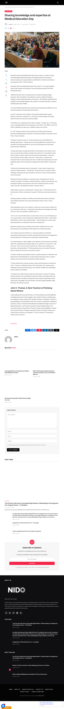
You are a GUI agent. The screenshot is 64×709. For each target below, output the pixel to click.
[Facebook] (6, 75)
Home (6, 7)
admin (10, 24)
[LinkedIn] (6, 83)
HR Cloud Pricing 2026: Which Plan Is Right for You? (18, 399)
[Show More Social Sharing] (14, 28)
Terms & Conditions (37, 691)
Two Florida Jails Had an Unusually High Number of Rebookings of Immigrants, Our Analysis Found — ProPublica (32, 504)
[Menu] (6, 2)
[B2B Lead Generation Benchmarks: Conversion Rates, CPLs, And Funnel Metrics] (46, 360)
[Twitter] (6, 79)
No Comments (25, 24)
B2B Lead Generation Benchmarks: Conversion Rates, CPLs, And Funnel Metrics (44, 372)
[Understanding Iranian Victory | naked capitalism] (8, 533)
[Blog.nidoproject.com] (32, 2)
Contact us (39, 689)
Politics (7, 501)
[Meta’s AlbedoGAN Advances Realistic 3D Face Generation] (8, 676)
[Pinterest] (6, 87)
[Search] (58, 2)
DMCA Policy (49, 689)
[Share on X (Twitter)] (8, 28)
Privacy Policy (41, 567)
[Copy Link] (6, 95)
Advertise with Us (28, 689)
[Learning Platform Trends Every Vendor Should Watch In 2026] (18, 360)
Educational (8, 11)
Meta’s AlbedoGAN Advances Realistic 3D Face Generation (29, 674)
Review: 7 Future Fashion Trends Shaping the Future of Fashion (30, 665)
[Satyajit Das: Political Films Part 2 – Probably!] (8, 525)
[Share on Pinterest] (11, 28)
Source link (14, 323)
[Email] (6, 91)
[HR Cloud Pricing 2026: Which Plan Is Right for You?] (18, 387)
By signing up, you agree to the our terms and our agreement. (32, 567)
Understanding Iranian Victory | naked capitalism (26, 531)
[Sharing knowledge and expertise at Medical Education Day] (32, 50)
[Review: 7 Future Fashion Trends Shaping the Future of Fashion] (8, 667)
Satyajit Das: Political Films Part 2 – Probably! (25, 523)
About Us (17, 689)
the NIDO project (40, 695)
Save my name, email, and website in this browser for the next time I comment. (27, 445)
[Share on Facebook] (6, 28)
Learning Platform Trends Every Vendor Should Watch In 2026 (17, 371)
